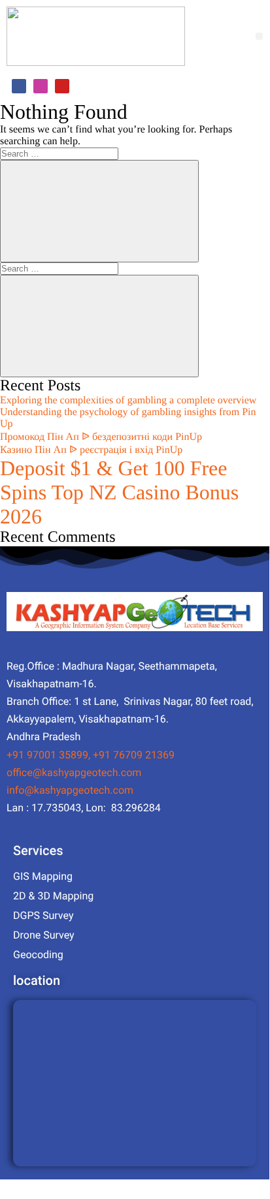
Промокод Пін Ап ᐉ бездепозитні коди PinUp (101, 437)
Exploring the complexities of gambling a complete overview (128, 400)
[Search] (99, 211)
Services (38, 850)
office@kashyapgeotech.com (74, 772)
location (36, 980)
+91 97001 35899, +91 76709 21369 (91, 755)
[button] (259, 36)
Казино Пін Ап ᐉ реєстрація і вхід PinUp (91, 450)
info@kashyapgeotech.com (70, 790)
